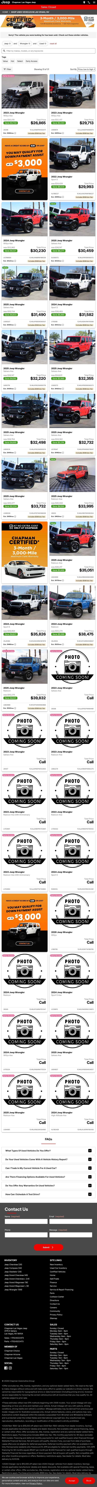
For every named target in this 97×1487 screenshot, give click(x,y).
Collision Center (57, 1297)
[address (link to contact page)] (84, 2)
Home (5, 12)
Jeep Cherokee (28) (13, 1264)
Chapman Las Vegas (13, 1358)
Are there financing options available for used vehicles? (35, 1177)
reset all (53, 43)
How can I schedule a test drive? (22, 1194)
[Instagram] (10, 1368)
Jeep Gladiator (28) (13, 1271)
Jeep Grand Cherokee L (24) (17, 1279)
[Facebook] (6, 1368)
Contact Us (55, 1304)
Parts (52, 1293)
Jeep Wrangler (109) (13, 1289)
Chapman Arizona (12, 1354)
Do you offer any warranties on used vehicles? (30, 1185)
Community (55, 1311)
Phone (7, 1230)
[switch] (94, 2)
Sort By (73, 69)
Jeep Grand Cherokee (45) (16, 1275)
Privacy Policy (56, 1314)
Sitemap (53, 1318)
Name (12, 1216)
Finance (53, 1282)
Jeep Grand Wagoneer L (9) (16, 1286)
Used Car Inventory (58, 1268)
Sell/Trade (54, 1279)
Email (56, 1216)
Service (53, 1286)
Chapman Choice (12, 1351)
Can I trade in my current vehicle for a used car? (31, 1168)
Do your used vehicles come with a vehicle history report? (36, 1159)
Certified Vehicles (57, 1271)
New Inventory (56, 1264)
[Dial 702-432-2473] (89, 2)
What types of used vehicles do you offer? (28, 1150)
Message (58, 1230)
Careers (53, 1307)
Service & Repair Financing (61, 1289)
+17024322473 (17, 1338)
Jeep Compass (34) (13, 1268)
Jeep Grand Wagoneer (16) (16, 1282)
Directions (54, 1300)
